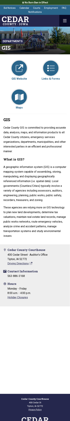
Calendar (24, 8)
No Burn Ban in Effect (36, 2)
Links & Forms (51, 78)
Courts (36, 8)
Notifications (35, 12)
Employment (51, 8)
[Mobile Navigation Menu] (64, 21)
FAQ (64, 8)
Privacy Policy (35, 409)
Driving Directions (18, 263)
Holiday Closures (17, 297)
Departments (13, 41)
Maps (19, 107)
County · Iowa (15, 21)
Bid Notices (10, 8)
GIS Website (19, 78)
